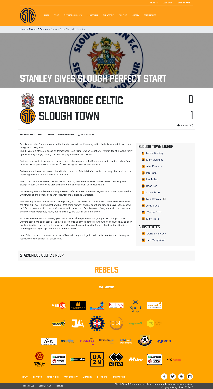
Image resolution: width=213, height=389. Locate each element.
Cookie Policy (45, 386)
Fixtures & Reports (73, 16)
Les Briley (152, 179)
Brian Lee (151, 186)
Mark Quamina (154, 160)
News (46, 16)
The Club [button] (123, 16)
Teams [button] (56, 16)
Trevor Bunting (154, 153)
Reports (37, 377)
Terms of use (28, 386)
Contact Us (119, 377)
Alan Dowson (154, 166)
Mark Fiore (152, 219)
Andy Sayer (153, 205)
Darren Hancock (156, 233)
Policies (59, 386)
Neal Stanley (153, 199)
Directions (53, 377)
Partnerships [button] (150, 16)
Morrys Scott (154, 212)
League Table (92, 16)
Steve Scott (153, 192)
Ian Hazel (151, 173)
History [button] (135, 16)
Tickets (154, 3)
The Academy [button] (108, 16)
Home (23, 29)
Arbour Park (184, 3)
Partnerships (71, 377)
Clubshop (168, 3)
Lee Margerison (156, 240)
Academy (87, 377)
